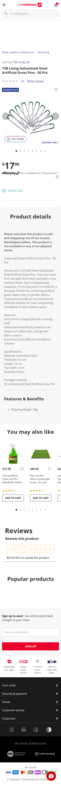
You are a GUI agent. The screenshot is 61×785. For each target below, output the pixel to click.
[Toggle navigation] (4, 5)
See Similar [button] (17, 139)
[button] (11, 549)
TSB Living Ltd (20, 62)
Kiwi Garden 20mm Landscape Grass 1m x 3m (40, 479)
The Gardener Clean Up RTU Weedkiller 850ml (12, 479)
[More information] (56, 176)
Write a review (35, 81)
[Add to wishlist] (56, 90)
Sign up (30, 646)
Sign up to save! (12, 616)
